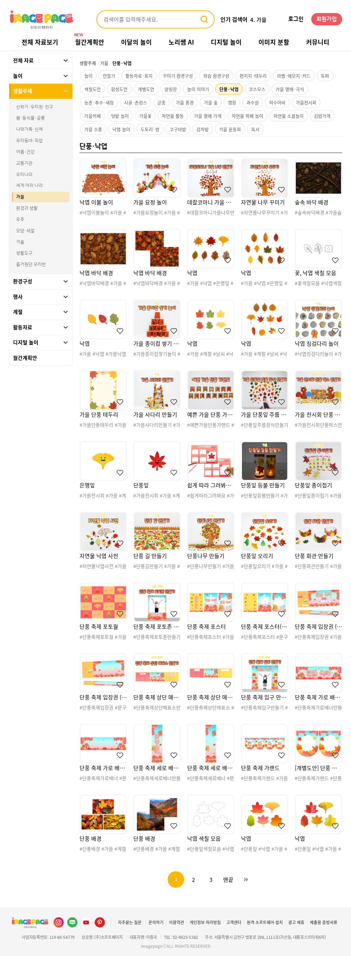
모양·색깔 (25, 230)
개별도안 (146, 89)
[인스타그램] (58, 922)
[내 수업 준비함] (118, 189)
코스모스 (257, 89)
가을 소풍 (93, 129)
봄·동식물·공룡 (30, 118)
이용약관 (176, 922)
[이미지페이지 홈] (30, 922)
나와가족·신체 (29, 129)
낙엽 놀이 (121, 129)
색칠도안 (92, 89)
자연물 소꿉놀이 (289, 116)
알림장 (171, 89)
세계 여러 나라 (29, 185)
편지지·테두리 (253, 75)
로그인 (296, 19)
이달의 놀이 (136, 42)
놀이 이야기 (198, 89)
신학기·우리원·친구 (34, 107)
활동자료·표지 (139, 75)
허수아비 (277, 102)
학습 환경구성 (216, 75)
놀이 (88, 75)
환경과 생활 (27, 208)
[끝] (246, 879)
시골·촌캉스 (135, 102)
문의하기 (156, 922)
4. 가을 (258, 19)
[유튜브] (86, 922)
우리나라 (24, 174)
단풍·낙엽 (229, 89)
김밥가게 (322, 116)
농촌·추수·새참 (99, 102)
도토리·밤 (150, 129)
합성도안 (119, 89)
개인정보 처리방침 (205, 922)
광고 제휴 (296, 922)
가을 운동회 (230, 129)
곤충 (161, 102)
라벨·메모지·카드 (294, 75)
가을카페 (92, 116)
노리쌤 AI (181, 42)
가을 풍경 (185, 102)
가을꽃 (145, 116)
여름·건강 (25, 152)
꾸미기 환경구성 (178, 75)
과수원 (252, 102)
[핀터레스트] (100, 922)
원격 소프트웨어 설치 (265, 922)
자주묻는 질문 (130, 922)
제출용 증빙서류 (323, 922)
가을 (20, 196)
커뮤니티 (317, 42)
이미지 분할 (273, 42)
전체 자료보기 (40, 42)
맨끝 (228, 879)
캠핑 (232, 102)
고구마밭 (178, 129)
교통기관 (24, 163)
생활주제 (88, 63)
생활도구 (24, 253)
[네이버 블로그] (72, 922)
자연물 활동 (173, 116)
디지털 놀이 (226, 42)
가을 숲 (211, 102)
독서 (255, 129)
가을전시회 (306, 102)
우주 (20, 219)
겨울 (20, 242)
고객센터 (233, 922)
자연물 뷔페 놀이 (247, 116)
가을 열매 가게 (207, 116)
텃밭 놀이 (120, 116)
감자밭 (202, 129)
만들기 (109, 75)
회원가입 (326, 19)
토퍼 (325, 75)
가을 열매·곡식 (290, 89)
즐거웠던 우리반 (31, 264)
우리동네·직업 (29, 140)
